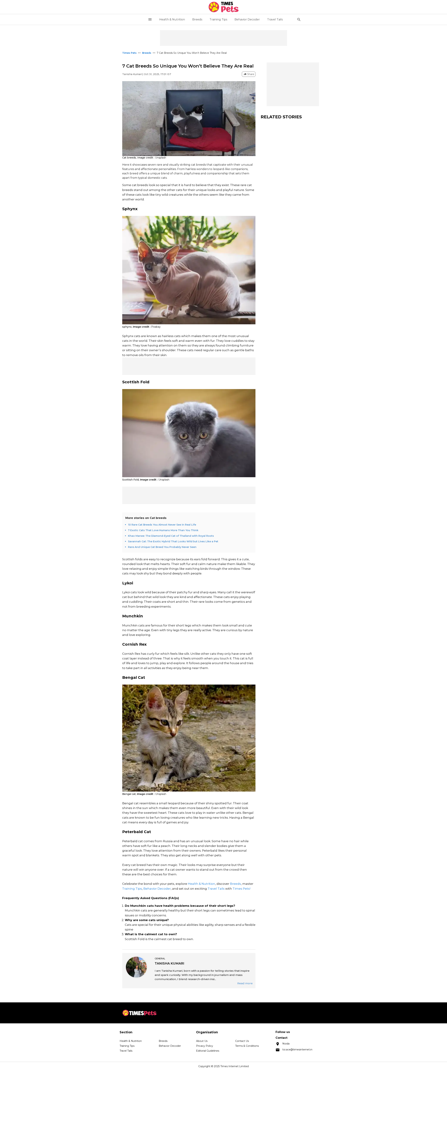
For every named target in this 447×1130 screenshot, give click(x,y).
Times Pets (129, 52)
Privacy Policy (204, 1045)
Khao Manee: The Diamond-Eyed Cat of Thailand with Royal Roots (171, 535)
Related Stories (281, 116)
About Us (201, 1041)
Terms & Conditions (247, 1045)
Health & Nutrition (172, 19)
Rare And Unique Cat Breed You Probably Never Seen (162, 547)
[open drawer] (150, 19)
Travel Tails (275, 19)
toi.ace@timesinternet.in (297, 1049)
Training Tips (218, 19)
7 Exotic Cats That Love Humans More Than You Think (163, 530)
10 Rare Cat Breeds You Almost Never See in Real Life (162, 524)
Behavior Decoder (247, 19)
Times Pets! (241, 888)
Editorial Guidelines (207, 1050)
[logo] (224, 7)
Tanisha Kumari (132, 74)
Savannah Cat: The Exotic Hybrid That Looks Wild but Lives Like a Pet (173, 541)
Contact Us (242, 1041)
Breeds (197, 19)
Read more (245, 983)
